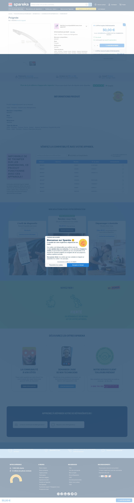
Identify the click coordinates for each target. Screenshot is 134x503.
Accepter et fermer (78, 265)
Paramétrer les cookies (56, 265)
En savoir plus (64, 258)
